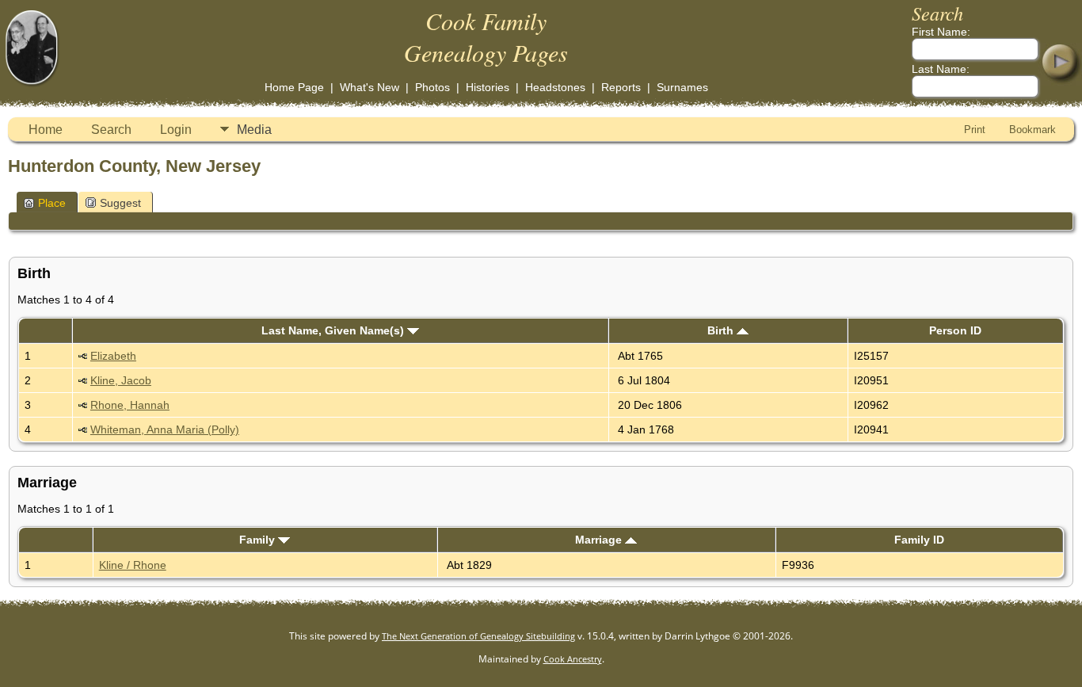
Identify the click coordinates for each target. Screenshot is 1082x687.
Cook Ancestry (572, 659)
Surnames (682, 87)
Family (258, 539)
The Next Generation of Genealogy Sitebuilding (478, 636)
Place (52, 203)
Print (974, 129)
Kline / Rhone (132, 565)
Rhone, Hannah (130, 405)
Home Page (294, 87)
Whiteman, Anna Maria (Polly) (164, 429)
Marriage (600, 539)
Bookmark (1032, 129)
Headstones (555, 87)
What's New (369, 87)
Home (46, 129)
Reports (621, 87)
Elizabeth (113, 355)
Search (111, 129)
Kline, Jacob (120, 380)
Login (176, 129)
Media (254, 129)
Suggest (120, 203)
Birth (722, 330)
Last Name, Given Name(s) (334, 330)
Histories (487, 87)
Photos (432, 87)
